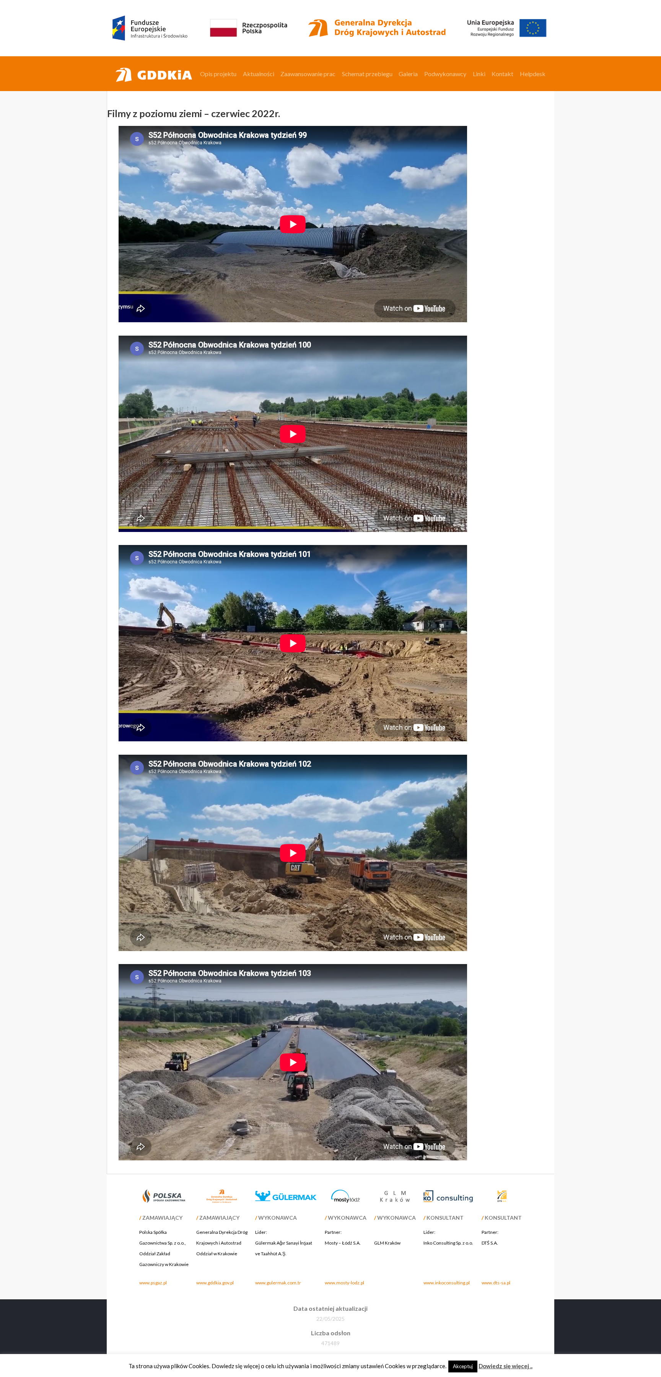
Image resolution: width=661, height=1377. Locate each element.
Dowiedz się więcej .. (505, 1365)
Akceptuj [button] (463, 1366)
